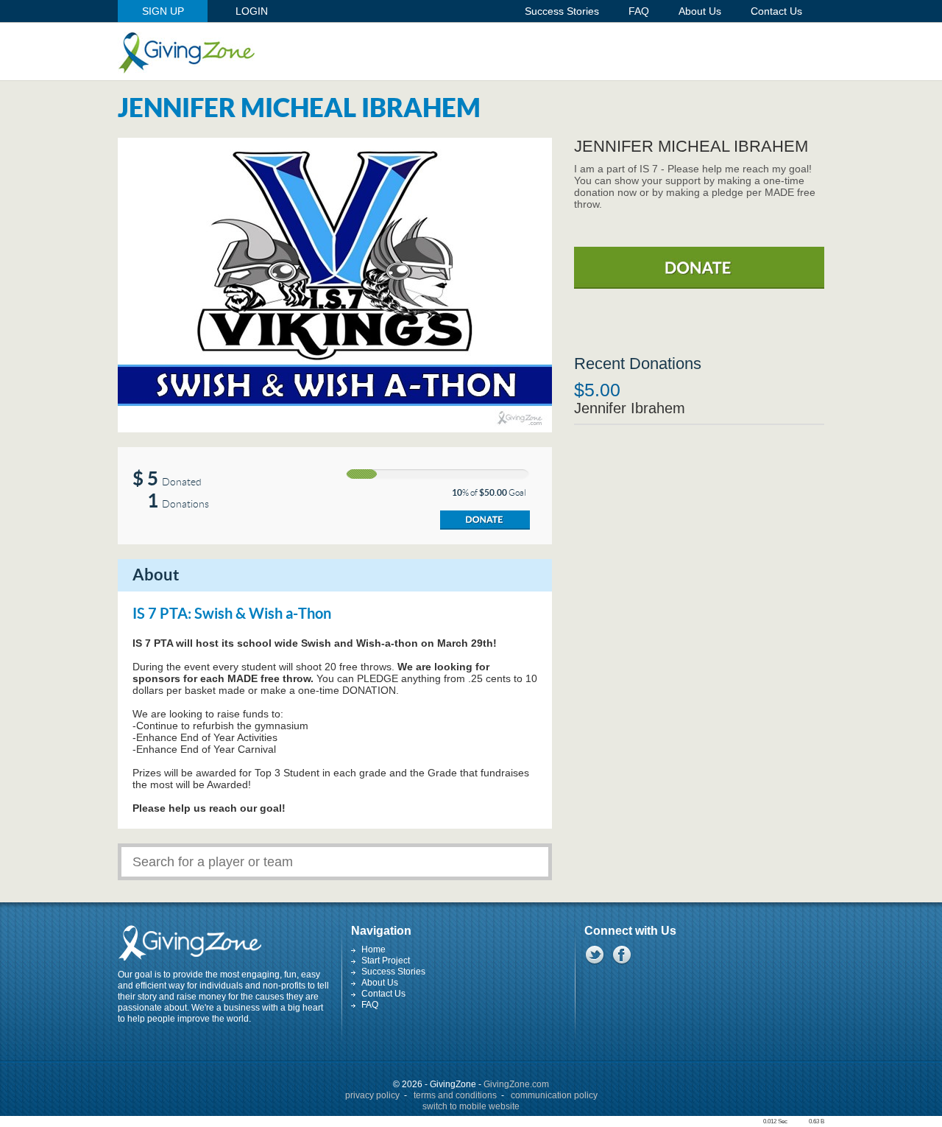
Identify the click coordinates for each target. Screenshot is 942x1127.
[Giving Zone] (186, 53)
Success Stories (393, 971)
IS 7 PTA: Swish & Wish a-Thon (231, 614)
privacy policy (372, 1095)
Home (373, 949)
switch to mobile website (471, 1106)
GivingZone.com (516, 1084)
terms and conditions (455, 1095)
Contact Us (383, 994)
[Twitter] (594, 954)
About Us (379, 982)
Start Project (385, 960)
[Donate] (485, 520)
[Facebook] (621, 954)
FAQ (369, 1005)
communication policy (554, 1095)
